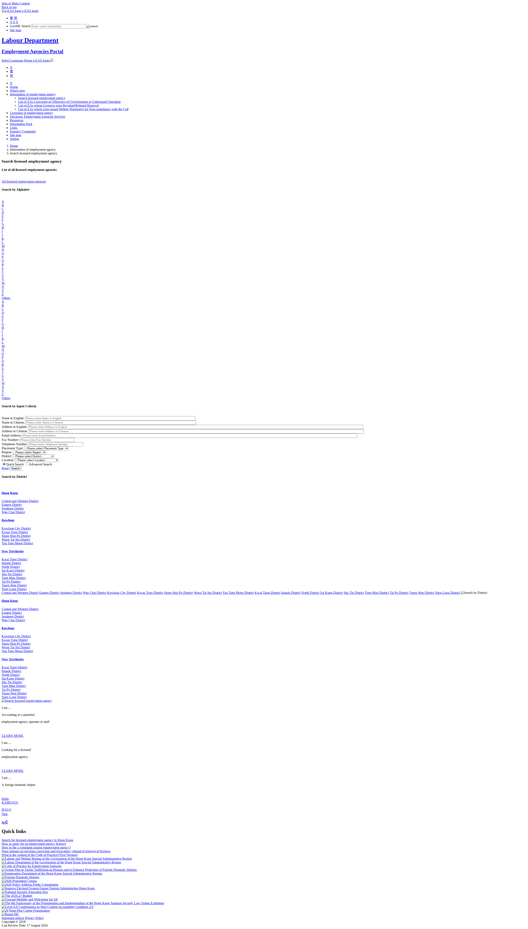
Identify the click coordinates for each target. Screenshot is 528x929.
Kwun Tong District (15, 532)
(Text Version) (68, 855)
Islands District (11, 563)
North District (11, 566)
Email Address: (11, 435)
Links (13, 127)
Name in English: (13, 418)
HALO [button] (6, 809)
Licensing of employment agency (31, 113)
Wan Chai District (13, 512)
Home (14, 87)
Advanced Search (40, 464)
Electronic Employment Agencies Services (37, 116)
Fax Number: (10, 440)
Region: (7, 452)
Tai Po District (11, 581)
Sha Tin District (12, 574)
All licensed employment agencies (24, 181)
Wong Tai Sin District (16, 539)
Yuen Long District (14, 589)
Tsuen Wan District (14, 585)
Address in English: (14, 427)
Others (6, 298)
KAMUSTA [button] (10, 802)
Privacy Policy (34, 918)
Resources (16, 120)
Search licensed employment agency (41, 98)
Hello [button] (5, 799)
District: (7, 456)
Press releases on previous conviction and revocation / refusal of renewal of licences (56, 851)
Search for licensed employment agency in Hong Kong (37, 840)
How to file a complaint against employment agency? (36, 847)
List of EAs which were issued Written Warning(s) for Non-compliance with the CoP (73, 109)
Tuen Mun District (14, 578)
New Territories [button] (13, 551)
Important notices (13, 918)
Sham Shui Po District (16, 536)
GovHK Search (20, 26)
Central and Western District (20, 501)
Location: (8, 460)
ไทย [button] (4, 814)
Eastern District (12, 504)
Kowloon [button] (8, 520)
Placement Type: (12, 448)
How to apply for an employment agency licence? (34, 844)
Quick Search (15, 464)
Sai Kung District (13, 570)
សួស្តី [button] (5, 822)
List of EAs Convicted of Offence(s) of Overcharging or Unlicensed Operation (69, 101)
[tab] (264, 493)
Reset (5, 468)
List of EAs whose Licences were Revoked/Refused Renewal (58, 105)
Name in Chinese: (13, 422)
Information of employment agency (33, 94)
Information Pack (21, 124)
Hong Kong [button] (10, 493)
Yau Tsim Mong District (17, 543)
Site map (15, 30)
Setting (14, 139)
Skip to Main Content (16, 3)
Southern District (13, 508)
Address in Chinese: (15, 431)
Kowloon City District (16, 528)
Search (15, 468)
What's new (17, 90)
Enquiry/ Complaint (23, 131)
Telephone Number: (15, 444)
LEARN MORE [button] (13, 736)
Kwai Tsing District (14, 559)
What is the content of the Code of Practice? (30, 855)
